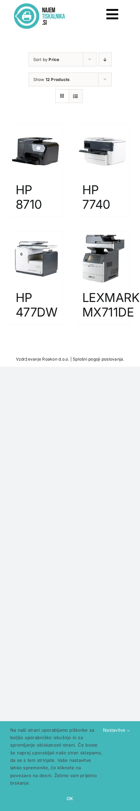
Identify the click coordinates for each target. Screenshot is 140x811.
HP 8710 (29, 197)
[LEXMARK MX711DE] (103, 257)
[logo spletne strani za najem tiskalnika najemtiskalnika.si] (39, 6)
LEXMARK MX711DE (110, 305)
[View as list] (75, 96)
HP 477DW (36, 305)
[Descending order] (105, 59)
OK (70, 798)
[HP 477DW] (37, 257)
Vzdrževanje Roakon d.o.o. (42, 359)
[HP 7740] (103, 150)
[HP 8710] (37, 150)
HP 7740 (96, 197)
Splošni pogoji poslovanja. (98, 359)
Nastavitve (115, 730)
